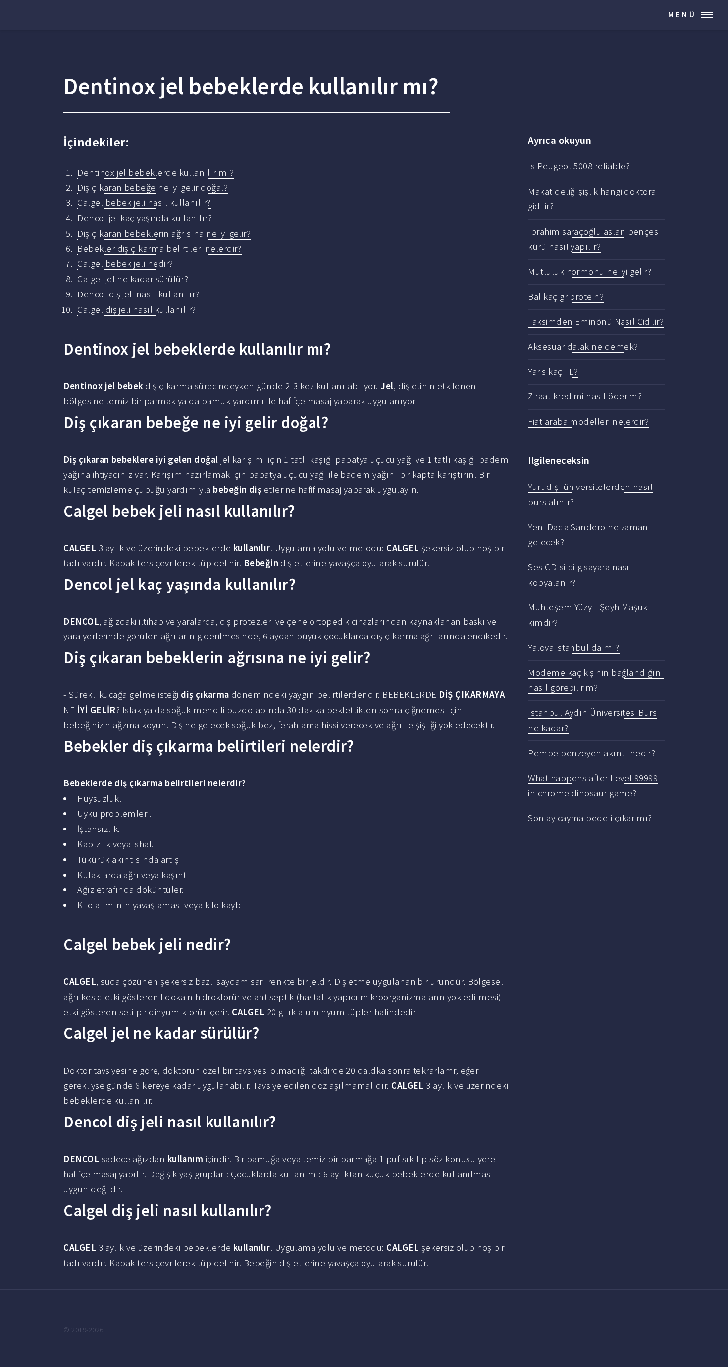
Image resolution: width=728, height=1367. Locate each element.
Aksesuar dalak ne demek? (583, 346)
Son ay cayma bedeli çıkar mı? (590, 818)
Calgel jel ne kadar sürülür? (132, 279)
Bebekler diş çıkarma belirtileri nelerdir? (159, 248)
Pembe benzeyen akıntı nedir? (591, 753)
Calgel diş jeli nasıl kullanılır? (136, 309)
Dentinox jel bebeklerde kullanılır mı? (155, 172)
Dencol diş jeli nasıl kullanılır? (138, 294)
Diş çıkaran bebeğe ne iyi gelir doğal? (152, 187)
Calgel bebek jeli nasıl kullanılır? (143, 202)
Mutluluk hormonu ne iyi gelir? (589, 271)
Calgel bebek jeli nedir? (125, 263)
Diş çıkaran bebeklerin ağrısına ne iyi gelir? (164, 233)
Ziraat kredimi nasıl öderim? (585, 396)
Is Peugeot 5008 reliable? (579, 166)
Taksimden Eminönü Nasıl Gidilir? (596, 321)
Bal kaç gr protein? (566, 296)
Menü (682, 14)
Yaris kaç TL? (553, 371)
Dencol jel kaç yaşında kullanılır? (144, 218)
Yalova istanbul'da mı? (573, 647)
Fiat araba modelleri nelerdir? (588, 421)
